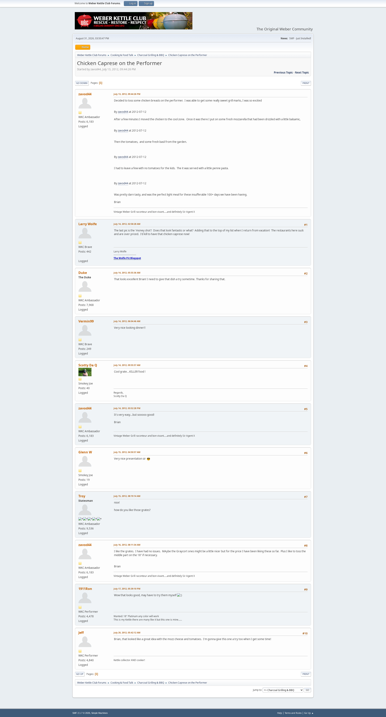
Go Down (81, 83)
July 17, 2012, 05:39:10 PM (127, 588)
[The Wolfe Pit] (80, 256)
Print (306, 83)
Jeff (81, 632)
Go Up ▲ (309, 712)
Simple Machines (99, 713)
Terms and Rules (293, 712)
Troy (81, 496)
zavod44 (84, 94)
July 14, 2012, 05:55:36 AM (127, 272)
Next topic (302, 72)
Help (279, 712)
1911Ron (85, 588)
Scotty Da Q (87, 365)
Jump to (257, 689)
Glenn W (85, 452)
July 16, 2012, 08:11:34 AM (127, 544)
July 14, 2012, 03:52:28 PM (127, 408)
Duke (82, 272)
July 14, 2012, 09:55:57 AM (127, 365)
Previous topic (283, 72)
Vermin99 (86, 321)
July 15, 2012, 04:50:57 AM (127, 452)
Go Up (79, 674)
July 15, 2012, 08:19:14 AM (127, 495)
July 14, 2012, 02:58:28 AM (127, 223)
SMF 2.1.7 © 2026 (81, 713)
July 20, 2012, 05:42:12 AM (127, 632)
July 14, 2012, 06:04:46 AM (127, 321)
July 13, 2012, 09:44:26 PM (127, 93)
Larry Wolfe (87, 224)
